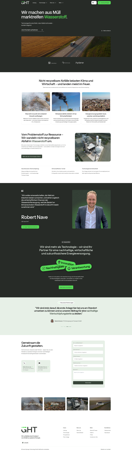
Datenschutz (107, 430)
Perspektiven (66, 434)
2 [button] (64, 326)
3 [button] (67, 326)
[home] (25, 2)
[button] (43, 2)
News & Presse (93, 430)
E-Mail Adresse (76, 356)
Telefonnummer (76, 363)
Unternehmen (76, 349)
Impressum (107, 432)
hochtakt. (109, 449)
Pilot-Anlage (66, 437)
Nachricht (75, 369)
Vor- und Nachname (77, 343)
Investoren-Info (94, 437)
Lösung (65, 430)
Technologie (66, 432)
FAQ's (91, 434)
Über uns (79, 430)
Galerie (91, 432)
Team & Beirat (80, 432)
